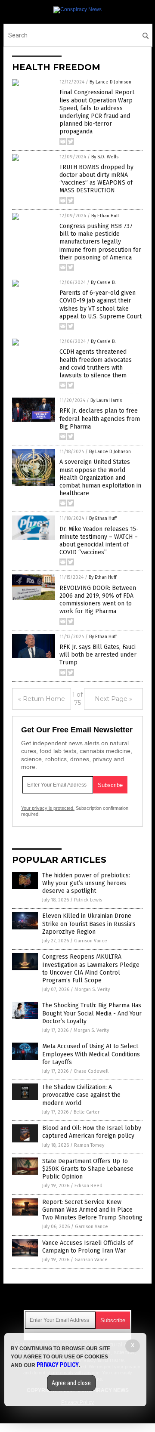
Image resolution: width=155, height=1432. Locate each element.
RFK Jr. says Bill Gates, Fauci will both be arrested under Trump (97, 654)
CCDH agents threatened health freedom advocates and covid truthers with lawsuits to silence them (95, 363)
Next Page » (113, 699)
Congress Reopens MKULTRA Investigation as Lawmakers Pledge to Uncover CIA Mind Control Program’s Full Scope (91, 968)
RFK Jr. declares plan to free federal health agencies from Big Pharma (99, 418)
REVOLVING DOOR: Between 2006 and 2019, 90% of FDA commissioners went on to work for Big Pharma (97, 599)
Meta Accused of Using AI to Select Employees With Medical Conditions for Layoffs (91, 1054)
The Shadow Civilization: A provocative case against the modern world (81, 1094)
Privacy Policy (58, 1364)
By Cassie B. (103, 282)
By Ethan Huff (105, 216)
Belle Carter (86, 1112)
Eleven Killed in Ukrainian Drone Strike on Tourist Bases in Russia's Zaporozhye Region (89, 923)
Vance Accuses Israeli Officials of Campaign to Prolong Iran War (87, 1246)
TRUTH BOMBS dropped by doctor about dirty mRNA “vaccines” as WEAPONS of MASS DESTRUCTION (96, 179)
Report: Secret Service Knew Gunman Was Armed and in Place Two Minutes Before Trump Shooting (92, 1209)
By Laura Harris (106, 400)
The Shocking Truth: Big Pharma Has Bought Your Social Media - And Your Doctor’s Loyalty (92, 1013)
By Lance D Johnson (110, 82)
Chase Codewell (91, 1071)
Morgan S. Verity (92, 989)
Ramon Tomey (89, 1145)
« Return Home (41, 699)
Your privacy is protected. (47, 808)
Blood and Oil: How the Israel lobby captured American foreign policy (91, 1131)
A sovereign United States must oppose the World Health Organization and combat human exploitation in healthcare (100, 477)
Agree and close (71, 1383)
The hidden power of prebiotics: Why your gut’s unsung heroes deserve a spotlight (86, 883)
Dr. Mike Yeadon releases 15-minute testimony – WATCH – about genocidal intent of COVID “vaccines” (99, 540)
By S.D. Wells (104, 157)
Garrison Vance (90, 941)
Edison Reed (88, 1185)
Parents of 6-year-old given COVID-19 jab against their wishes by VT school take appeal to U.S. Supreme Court (100, 304)
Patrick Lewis (88, 900)
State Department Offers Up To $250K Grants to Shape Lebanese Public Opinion (87, 1168)
